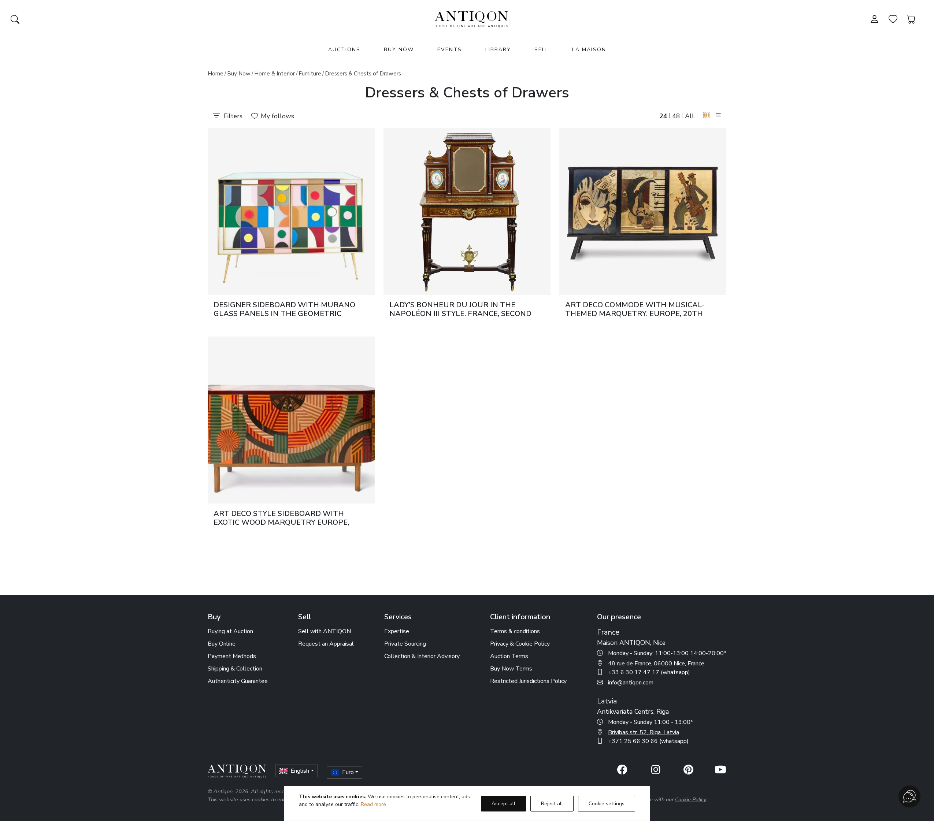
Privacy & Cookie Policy (520, 644)
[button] (706, 115)
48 (676, 116)
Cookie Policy (691, 799)
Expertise (396, 631)
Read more (373, 804)
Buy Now (399, 49)
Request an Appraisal (326, 644)
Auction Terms (509, 656)
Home (215, 73)
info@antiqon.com (630, 683)
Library (498, 49)
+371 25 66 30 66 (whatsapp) (648, 741)
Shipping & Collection (235, 669)
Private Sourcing (405, 644)
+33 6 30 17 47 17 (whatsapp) (649, 672)
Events (449, 49)
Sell (541, 49)
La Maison (589, 49)
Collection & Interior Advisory (422, 656)
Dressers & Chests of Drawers (363, 73)
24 (663, 116)
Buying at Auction (230, 631)
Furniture (310, 73)
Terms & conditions (515, 631)
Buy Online (222, 644)
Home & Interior (274, 73)
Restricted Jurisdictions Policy (528, 681)
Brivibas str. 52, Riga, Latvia (643, 732)
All (689, 116)
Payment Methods (232, 656)
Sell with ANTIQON (324, 631)
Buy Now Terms (511, 669)
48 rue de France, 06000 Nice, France (656, 664)
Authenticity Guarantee (238, 681)
